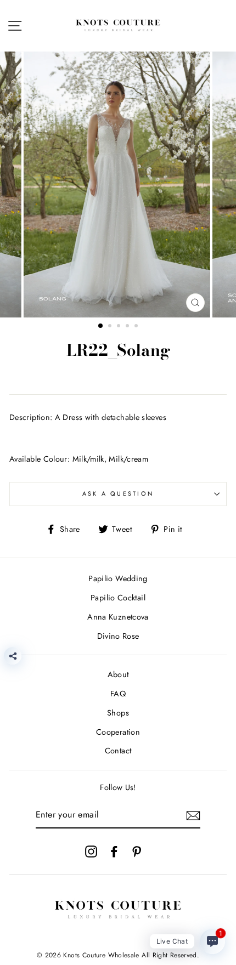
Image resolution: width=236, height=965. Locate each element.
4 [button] (128, 327)
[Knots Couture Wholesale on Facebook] (114, 851)
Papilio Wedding (117, 578)
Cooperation (118, 731)
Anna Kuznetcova (117, 616)
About (118, 674)
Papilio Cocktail (118, 597)
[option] (118, 184)
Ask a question (118, 493)
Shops (118, 712)
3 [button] (119, 327)
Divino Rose (118, 636)
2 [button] (111, 327)
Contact (118, 750)
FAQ (118, 693)
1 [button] (101, 326)
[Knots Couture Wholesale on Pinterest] (137, 851)
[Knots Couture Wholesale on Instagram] (91, 851)
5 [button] (137, 327)
